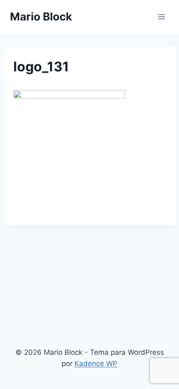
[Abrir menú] (161, 16)
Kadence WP (96, 363)
